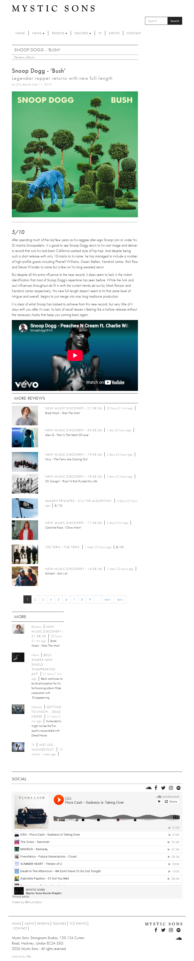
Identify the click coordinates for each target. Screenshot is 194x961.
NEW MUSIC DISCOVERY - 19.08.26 (73, 454)
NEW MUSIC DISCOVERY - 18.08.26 (73, 476)
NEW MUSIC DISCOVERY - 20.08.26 (73, 430)
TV (99, 33)
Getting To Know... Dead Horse (46, 711)
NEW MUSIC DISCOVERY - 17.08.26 (73, 523)
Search (174, 21)
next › (108, 599)
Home (20, 33)
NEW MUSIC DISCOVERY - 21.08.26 (73, 408)
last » (120, 599)
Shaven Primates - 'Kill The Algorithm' (78, 501)
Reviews (58, 33)
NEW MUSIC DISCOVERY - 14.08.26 (73, 569)
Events (114, 33)
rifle (28, 956)
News (37, 33)
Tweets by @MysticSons (27, 902)
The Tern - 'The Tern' (62, 547)
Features (82, 33)
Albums (30, 57)
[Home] (53, 8)
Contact (134, 33)
